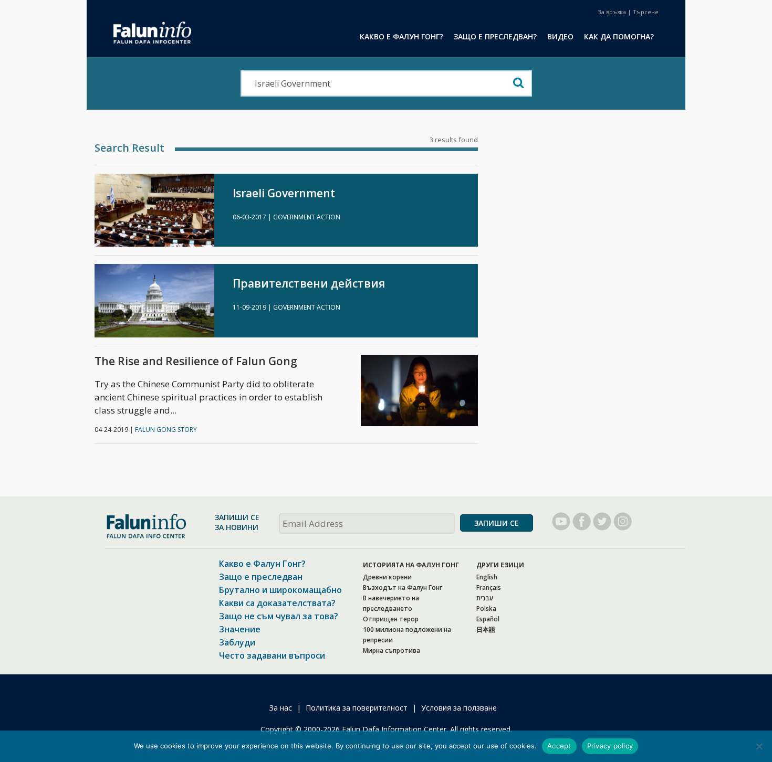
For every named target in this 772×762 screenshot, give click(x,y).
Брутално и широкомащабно (280, 590)
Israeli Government (284, 193)
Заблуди (237, 642)
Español (487, 619)
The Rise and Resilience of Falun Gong (196, 361)
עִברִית (484, 598)
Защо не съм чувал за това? (278, 616)
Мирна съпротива (391, 650)
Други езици (500, 564)
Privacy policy (610, 746)
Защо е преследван (260, 577)
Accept (559, 746)
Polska (486, 608)
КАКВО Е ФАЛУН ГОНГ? (401, 36)
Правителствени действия (309, 283)
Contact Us (612, 12)
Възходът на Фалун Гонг (402, 587)
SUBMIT (496, 523)
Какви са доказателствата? (277, 603)
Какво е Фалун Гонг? (262, 563)
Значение (239, 629)
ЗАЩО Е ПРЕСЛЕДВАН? (495, 36)
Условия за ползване (459, 708)
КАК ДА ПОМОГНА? (619, 36)
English (486, 577)
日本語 (485, 629)
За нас (280, 708)
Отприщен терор (391, 619)
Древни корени (387, 577)
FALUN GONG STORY (166, 429)
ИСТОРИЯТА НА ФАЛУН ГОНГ (411, 564)
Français (488, 587)
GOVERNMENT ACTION (306, 217)
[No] (759, 746)
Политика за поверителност (357, 708)
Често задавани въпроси (272, 655)
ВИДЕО (560, 36)
